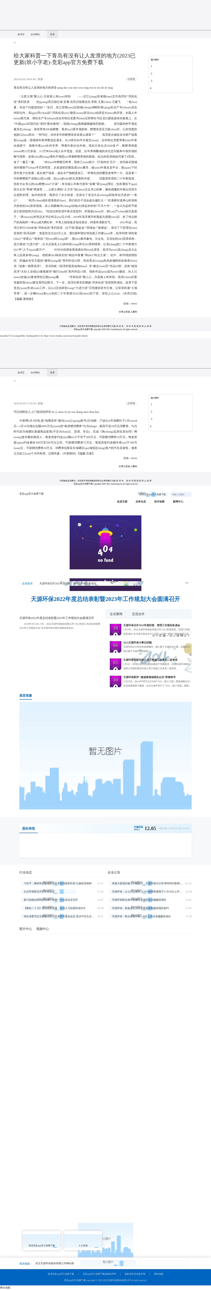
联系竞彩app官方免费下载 (153, 494)
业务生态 (141, 501)
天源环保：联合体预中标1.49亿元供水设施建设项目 (141, 916)
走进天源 (122, 501)
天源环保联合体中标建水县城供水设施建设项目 (139, 899)
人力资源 (83, 1245)
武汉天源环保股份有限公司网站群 (54, 1263)
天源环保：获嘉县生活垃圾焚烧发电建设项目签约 (140, 908)
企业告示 (27, 583)
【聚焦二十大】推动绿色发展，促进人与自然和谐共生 (55, 908)
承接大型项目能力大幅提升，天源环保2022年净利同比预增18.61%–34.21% (154, 883)
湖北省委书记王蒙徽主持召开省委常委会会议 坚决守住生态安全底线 (63, 916)
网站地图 (158, 1274)
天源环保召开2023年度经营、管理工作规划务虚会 (67, 583)
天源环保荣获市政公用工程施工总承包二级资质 (150, 659)
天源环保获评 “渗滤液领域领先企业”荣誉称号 (149, 677)
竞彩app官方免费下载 (31, 493)
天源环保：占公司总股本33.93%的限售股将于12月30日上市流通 (148, 891)
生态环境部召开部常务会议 (39, 891)
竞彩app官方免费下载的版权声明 (99, 1274)
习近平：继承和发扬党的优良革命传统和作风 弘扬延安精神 (58, 883)
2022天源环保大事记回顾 (137, 642)
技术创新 (159, 501)
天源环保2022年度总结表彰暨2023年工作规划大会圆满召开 (105, 599)
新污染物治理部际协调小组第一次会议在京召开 (51, 899)
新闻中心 (178, 501)
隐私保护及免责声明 (135, 1274)
